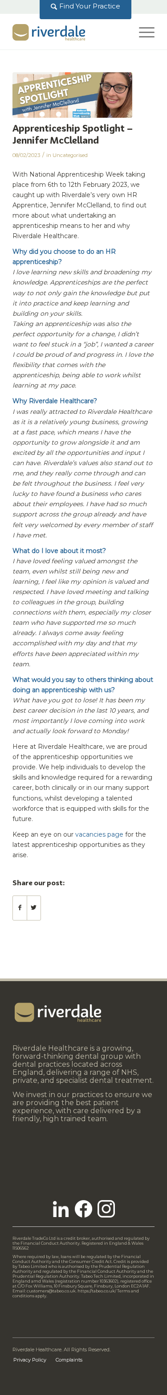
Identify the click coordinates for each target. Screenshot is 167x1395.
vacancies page (99, 834)
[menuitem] (85, 6)
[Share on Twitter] (34, 908)
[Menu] (142, 32)
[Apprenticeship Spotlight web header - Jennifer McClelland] (72, 95)
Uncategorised (70, 155)
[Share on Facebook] (20, 908)
